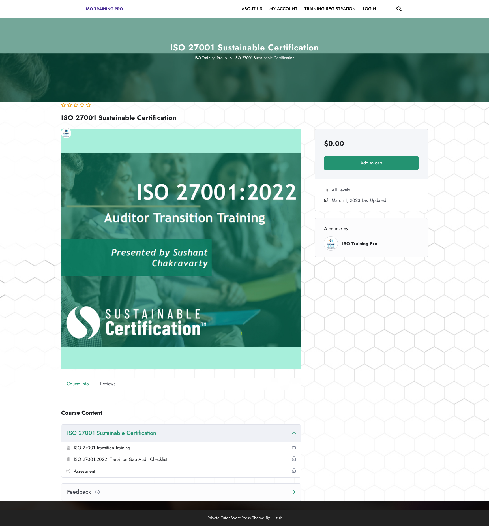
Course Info (78, 383)
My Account (283, 9)
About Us (252, 9)
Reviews (107, 383)
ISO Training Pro (104, 9)
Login (369, 9)
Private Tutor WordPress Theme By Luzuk (244, 518)
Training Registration (330, 9)
